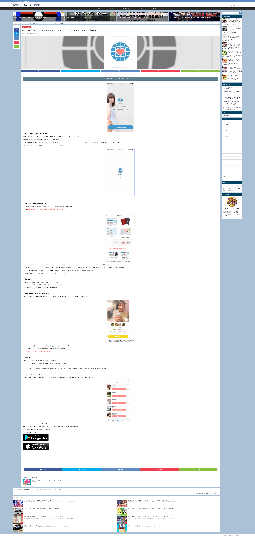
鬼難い (230, 190)
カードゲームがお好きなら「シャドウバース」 (207, 493)
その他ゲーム (225, 127)
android (239, 188)
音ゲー (224, 179)
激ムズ (225, 190)
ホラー (224, 154)
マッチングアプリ (26, 27)
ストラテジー (225, 142)
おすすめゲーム (100, 8)
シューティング (226, 139)
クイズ (224, 133)
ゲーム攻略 (135, 8)
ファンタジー (225, 151)
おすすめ (225, 188)
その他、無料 (225, 124)
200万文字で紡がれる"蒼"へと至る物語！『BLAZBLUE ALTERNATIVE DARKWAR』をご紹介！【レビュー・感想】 (231, 103)
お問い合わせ (155, 8)
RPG (224, 121)
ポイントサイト (226, 157)
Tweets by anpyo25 (226, 115)
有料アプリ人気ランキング (125, 8)
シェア (16, 30)
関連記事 (224, 176)
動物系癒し (225, 167)
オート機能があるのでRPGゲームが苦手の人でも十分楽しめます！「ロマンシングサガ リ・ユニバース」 (40, 489)
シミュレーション (226, 136)
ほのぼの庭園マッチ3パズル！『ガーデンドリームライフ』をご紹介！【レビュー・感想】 (232, 93)
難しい (225, 185)
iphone (230, 185)
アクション (225, 130)
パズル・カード (226, 148)
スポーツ (224, 145)
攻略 (240, 185)
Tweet (16, 34)
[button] (14, 16)
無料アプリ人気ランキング (111, 8)
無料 (231, 188)
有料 (223, 173)
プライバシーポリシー (145, 8)
